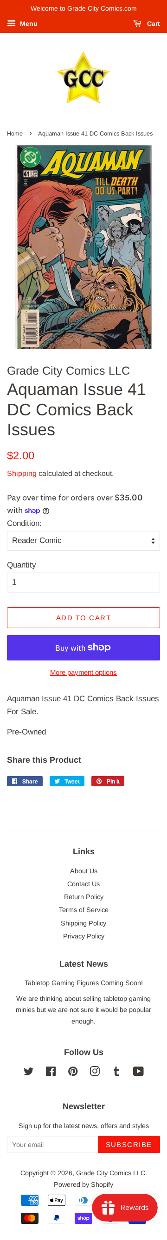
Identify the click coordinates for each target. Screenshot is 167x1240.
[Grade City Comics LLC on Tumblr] (116, 1073)
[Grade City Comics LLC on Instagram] (95, 1073)
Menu (28, 23)
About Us (83, 871)
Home (15, 133)
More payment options (83, 672)
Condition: (24, 523)
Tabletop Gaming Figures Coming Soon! (84, 983)
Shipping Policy (83, 923)
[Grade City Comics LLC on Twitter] (29, 1073)
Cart (152, 23)
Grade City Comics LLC (110, 1173)
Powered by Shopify (83, 1184)
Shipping (22, 473)
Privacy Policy (83, 936)
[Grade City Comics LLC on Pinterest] (73, 1073)
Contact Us (83, 884)
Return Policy (83, 897)
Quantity (21, 565)
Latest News (83, 964)
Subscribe (129, 1144)
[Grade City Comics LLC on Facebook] (50, 1073)
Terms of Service (84, 909)
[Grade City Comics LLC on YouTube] (138, 1073)
